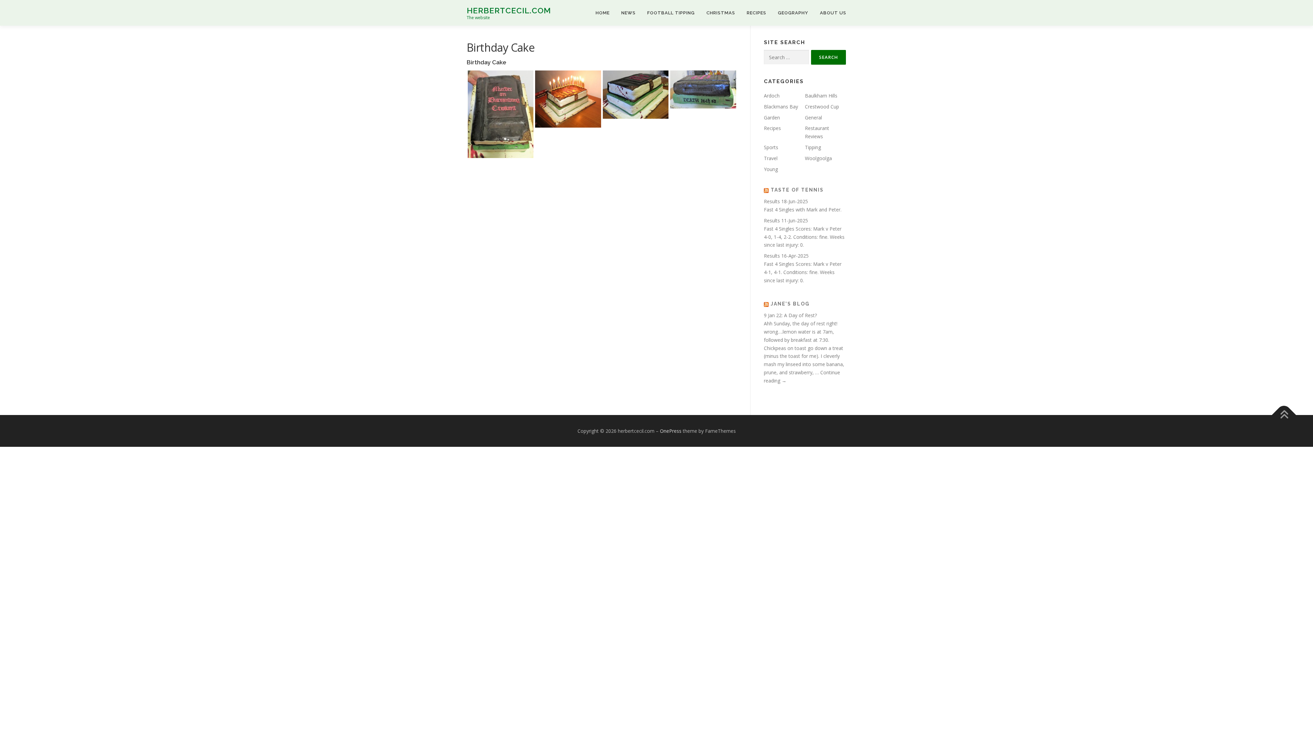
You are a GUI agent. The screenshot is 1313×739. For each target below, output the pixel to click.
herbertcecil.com (509, 10)
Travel (771, 158)
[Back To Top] (1284, 415)
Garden (772, 117)
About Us (833, 12)
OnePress (670, 431)
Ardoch (772, 95)
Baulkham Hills (821, 95)
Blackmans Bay (781, 106)
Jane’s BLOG (790, 304)
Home (603, 12)
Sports (771, 147)
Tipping (813, 147)
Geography (793, 12)
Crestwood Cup (822, 106)
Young (771, 169)
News (628, 12)
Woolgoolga (818, 158)
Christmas (720, 12)
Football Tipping (671, 12)
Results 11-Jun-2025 (786, 220)
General (813, 117)
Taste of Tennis (797, 190)
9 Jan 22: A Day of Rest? (790, 315)
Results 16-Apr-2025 (786, 255)
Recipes (756, 12)
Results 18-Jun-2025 (786, 201)
